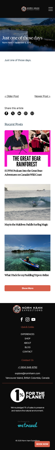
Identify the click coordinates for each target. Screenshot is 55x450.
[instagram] (28, 320)
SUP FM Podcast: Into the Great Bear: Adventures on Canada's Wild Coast (24, 172)
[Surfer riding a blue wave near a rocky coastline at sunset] (27, 202)
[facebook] (22, 320)
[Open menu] (50, 9)
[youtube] (33, 320)
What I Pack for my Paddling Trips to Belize (27, 275)
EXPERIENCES (27, 334)
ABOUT (27, 343)
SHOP (27, 338)
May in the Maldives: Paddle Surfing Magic (26, 224)
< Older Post (12, 96)
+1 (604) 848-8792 (27, 367)
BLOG (27, 347)
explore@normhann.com (27, 373)
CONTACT (27, 351)
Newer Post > (42, 96)
